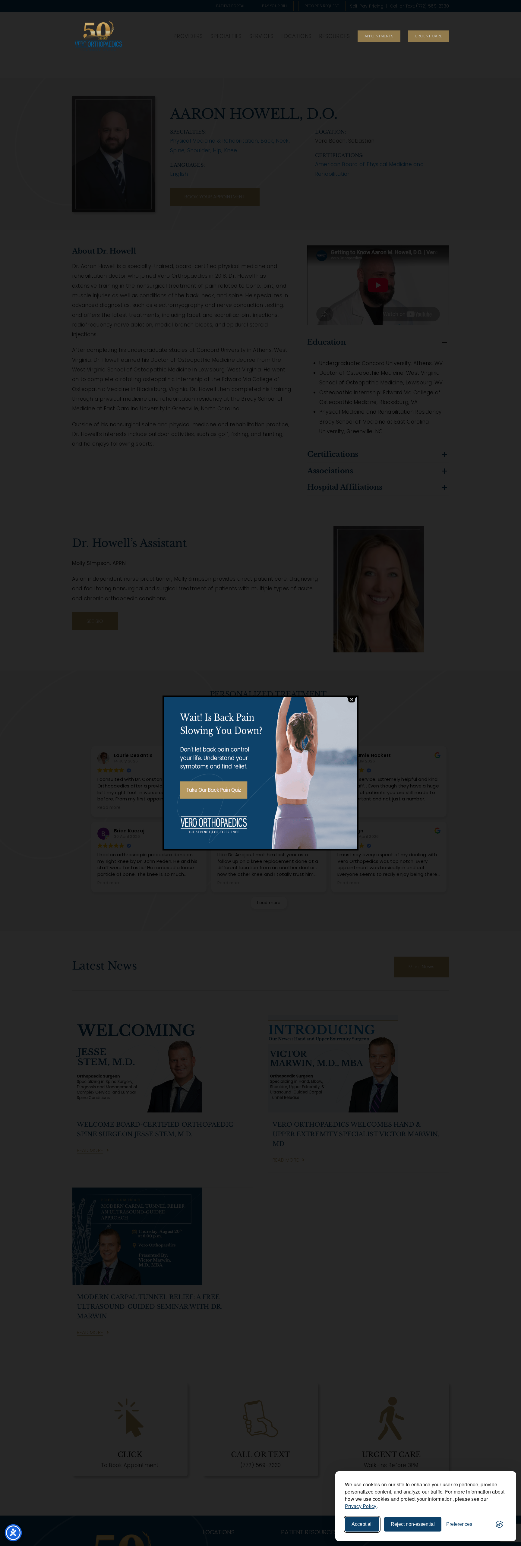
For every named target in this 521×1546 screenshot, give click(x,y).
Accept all (362, 1524)
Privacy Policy (361, 1506)
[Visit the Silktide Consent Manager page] (499, 1524)
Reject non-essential (413, 1524)
